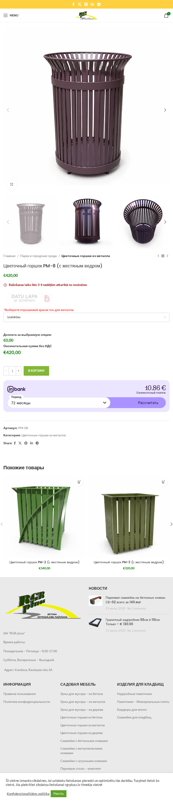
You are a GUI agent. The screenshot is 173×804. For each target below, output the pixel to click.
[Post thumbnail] (95, 603)
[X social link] (79, 4)
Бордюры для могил (132, 709)
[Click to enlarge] (12, 185)
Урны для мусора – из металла (82, 702)
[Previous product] (158, 256)
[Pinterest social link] (86, 4)
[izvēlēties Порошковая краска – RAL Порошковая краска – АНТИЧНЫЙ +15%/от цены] (86, 317)
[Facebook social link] (73, 4)
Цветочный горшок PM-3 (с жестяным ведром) (129, 562)
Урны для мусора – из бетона (81, 694)
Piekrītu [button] (58, 793)
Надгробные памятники (134, 694)
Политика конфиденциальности (26, 702)
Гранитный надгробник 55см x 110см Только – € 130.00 (133, 621)
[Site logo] (86, 15)
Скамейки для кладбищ (134, 717)
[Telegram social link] (99, 4)
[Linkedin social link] (92, 4)
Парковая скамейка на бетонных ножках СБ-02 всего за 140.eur (135, 599)
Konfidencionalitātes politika (28, 794)
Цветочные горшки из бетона (81, 717)
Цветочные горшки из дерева (81, 733)
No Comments (136, 608)
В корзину (36, 370)
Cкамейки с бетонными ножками (84, 741)
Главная (9, 256)
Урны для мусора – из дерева (81, 709)
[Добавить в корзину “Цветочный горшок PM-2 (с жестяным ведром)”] (79, 482)
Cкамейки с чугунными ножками (83, 761)
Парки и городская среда (38, 256)
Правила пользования (19, 694)
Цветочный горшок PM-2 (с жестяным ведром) (44, 562)
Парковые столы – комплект (80, 768)
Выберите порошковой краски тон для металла (38, 310)
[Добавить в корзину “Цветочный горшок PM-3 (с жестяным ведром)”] (163, 482)
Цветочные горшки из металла (85, 256)
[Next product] (167, 256)
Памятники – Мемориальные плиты (143, 702)
